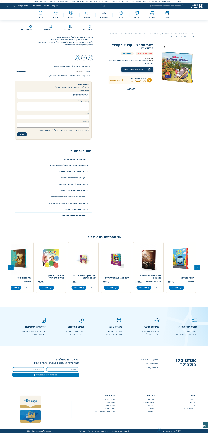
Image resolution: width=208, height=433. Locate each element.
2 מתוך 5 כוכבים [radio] (83, 95)
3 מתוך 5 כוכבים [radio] (80, 95)
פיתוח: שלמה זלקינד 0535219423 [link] (39, 431)
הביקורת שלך (83, 101)
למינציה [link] (125, 61)
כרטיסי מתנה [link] (36, 6)
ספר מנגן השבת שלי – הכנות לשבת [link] (84, 277)
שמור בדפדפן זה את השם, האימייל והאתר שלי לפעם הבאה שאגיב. (63, 130)
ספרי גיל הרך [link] (148, 63)
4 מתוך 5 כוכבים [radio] (77, 95)
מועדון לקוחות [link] (23, 6)
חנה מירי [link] (191, 282)
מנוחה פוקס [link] (87, 29)
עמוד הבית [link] (190, 34)
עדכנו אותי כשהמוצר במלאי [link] (135, 69)
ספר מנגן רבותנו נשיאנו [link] (117, 278)
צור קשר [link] (55, 6)
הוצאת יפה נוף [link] (26, 29)
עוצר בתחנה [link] (187, 278)
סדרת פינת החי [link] (115, 61)
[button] (206, 1)
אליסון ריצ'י (27, 282)
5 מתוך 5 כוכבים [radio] (74, 95)
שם (87, 114)
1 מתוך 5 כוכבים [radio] (86, 95)
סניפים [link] (46, 6)
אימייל (86, 122)
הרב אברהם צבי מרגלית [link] (153, 282)
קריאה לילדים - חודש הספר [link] (150, 34)
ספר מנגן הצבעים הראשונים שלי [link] (55, 277)
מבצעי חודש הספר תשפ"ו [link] (173, 34)
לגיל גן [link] (131, 61)
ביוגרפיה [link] (145, 61)
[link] (205, 425)
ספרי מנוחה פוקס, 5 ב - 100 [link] (126, 34)
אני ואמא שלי (24, 278)
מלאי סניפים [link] (127, 53)
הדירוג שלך (84, 91)
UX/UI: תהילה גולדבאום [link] (172, 431)
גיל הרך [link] (138, 61)
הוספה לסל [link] (175, 287)
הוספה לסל (13, 287)
